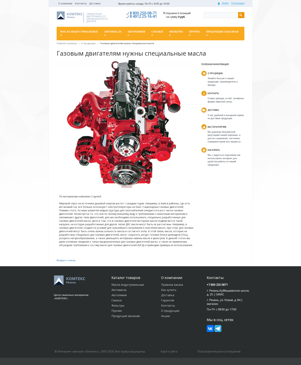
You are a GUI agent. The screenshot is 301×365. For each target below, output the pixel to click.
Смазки (116, 300)
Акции (165, 316)
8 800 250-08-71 (143, 13)
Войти (225, 3)
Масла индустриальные (127, 285)
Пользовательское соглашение (219, 351)
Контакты (81, 3)
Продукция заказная (125, 316)
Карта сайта (169, 351)
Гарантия (167, 300)
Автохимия (119, 295)
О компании (65, 3)
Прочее (116, 311)
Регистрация (237, 3)
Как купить (168, 290)
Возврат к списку (66, 260)
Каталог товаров (125, 277)
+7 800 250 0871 (217, 285)
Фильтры (117, 305)
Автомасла (118, 290)
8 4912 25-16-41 (143, 16)
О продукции (170, 311)
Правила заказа (172, 285)
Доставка (95, 3)
